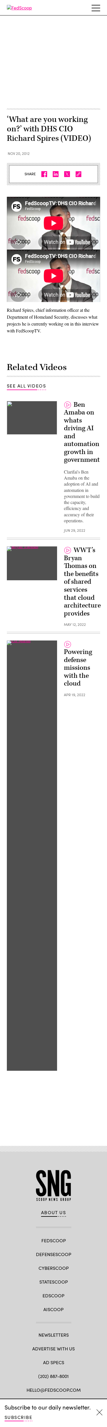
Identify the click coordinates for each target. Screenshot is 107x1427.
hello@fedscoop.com (54, 1390)
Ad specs (53, 1362)
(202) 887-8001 (53, 1376)
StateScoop (53, 1282)
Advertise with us (53, 1349)
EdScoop (53, 1295)
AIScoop (53, 1309)
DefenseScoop (53, 1254)
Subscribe (18, 1417)
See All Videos (26, 386)
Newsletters (54, 1335)
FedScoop (53, 1240)
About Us (53, 1212)
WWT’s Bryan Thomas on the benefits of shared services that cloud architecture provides (82, 582)
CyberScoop (54, 1268)
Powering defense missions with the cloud (78, 668)
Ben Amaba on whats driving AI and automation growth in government (82, 432)
